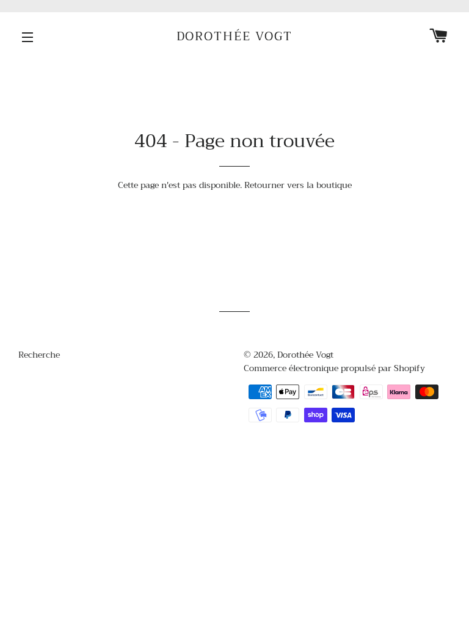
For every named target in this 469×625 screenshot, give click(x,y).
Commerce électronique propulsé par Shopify (334, 368)
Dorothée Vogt (234, 36)
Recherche (39, 354)
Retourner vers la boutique (298, 185)
